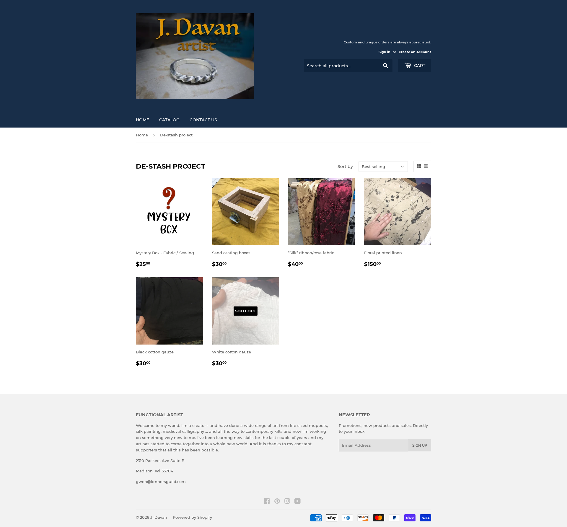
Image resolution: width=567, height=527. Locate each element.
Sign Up (419, 445)
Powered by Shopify (192, 517)
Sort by (345, 166)
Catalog (169, 120)
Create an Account (415, 52)
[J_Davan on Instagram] (287, 502)
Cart (419, 65)
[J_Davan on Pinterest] (277, 502)
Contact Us (203, 120)
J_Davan (158, 517)
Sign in (384, 52)
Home (142, 120)
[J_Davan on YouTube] (297, 502)
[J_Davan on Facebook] (267, 502)
